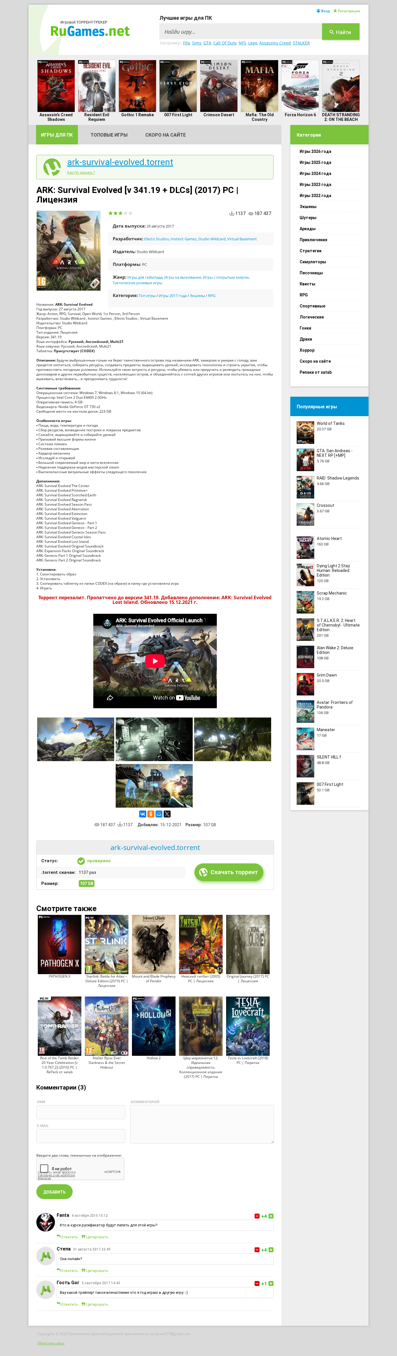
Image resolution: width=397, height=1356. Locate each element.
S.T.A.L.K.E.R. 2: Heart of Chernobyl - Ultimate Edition (338, 625)
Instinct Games (183, 238)
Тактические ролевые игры (137, 282)
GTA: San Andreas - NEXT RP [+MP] (335, 453)
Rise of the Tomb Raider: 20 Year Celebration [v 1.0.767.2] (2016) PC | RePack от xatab (59, 1065)
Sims (196, 43)
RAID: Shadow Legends (338, 478)
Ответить (69, 1237)
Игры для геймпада (144, 277)
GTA (207, 43)
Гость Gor (68, 1282)
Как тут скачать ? (81, 173)
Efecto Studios (156, 238)
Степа (64, 1249)
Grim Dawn (327, 675)
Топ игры (147, 295)
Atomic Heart (329, 538)
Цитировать (97, 1237)
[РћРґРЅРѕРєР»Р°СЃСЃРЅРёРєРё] (150, 814)
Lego (252, 43)
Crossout (325, 505)
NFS (242, 43)
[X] (167, 814)
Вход (325, 11)
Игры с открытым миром (226, 277)
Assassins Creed (275, 43)
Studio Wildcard (212, 238)
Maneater (326, 729)
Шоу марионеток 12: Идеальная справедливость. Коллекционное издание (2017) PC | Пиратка (200, 1067)
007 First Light (178, 114)
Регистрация (349, 11)
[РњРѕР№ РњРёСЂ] (158, 814)
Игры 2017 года (173, 295)
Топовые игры (109, 135)
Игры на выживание (182, 277)
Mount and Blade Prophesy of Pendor (154, 978)
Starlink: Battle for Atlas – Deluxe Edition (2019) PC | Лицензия (106, 981)
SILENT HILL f (329, 757)
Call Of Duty (225, 43)
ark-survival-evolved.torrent (120, 162)
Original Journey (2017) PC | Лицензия (248, 978)
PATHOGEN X (59, 976)
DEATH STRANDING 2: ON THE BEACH (341, 117)
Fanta (63, 1215)
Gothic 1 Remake (137, 114)
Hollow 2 (154, 1058)
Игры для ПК (57, 135)
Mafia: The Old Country (260, 117)
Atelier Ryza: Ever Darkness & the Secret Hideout (107, 1063)
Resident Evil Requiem (96, 117)
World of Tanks (331, 423)
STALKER (301, 43)
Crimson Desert (218, 114)
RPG (211, 295)
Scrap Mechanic (332, 593)
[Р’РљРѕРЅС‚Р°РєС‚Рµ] (142, 814)
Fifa (186, 43)
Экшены (197, 295)
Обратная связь (51, 1343)
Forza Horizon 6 (300, 114)
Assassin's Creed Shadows (56, 117)
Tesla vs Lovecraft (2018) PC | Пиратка (248, 1060)
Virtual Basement (242, 238)
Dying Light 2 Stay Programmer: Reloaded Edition (333, 570)
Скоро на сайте (165, 135)
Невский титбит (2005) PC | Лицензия (200, 978)
